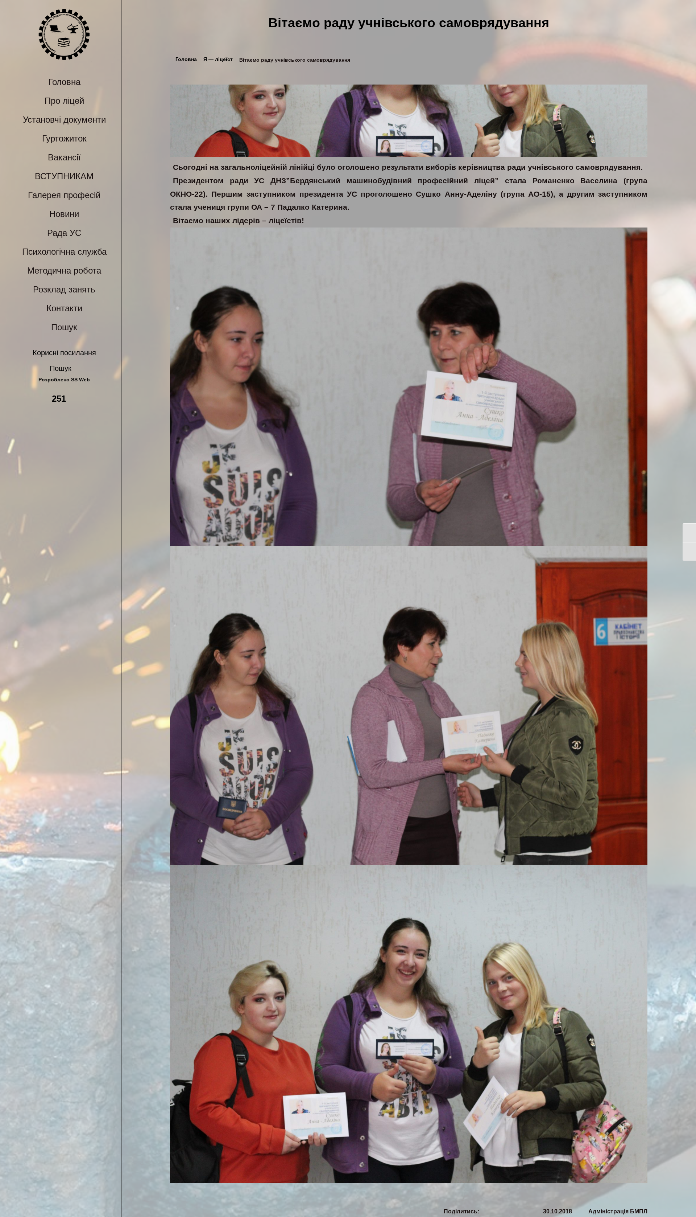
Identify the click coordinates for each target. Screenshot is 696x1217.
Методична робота (64, 270)
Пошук (64, 327)
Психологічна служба (64, 252)
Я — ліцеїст (218, 59)
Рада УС (64, 233)
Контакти (64, 308)
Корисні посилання (64, 353)
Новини (64, 214)
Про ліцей (64, 101)
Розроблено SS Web (64, 379)
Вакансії (64, 157)
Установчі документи (64, 119)
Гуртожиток (64, 138)
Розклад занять (64, 289)
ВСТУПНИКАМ (64, 176)
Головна (64, 82)
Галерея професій (64, 195)
